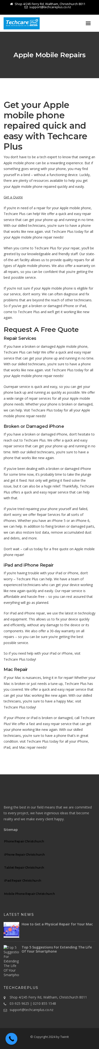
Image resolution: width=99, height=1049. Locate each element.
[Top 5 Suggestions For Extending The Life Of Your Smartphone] (11, 961)
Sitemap (11, 829)
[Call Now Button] (12, 1039)
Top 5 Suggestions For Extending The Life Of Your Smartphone (57, 949)
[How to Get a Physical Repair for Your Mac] (11, 930)
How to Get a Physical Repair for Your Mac (57, 924)
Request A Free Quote (41, 329)
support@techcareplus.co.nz (31, 1009)
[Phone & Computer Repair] (28, 23)
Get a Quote (13, 197)
